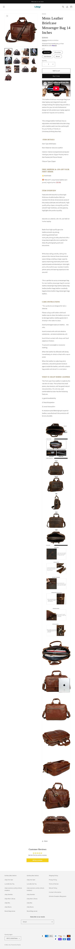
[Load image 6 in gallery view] (17, 60)
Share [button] (46, 841)
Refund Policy (53, 888)
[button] (4, 7)
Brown (58, 56)
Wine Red (47, 52)
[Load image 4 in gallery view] (34, 52)
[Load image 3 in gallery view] (25, 52)
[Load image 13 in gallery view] (8, 77)
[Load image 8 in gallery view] (34, 60)
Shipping (44, 40)
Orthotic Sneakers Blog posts (57, 896)
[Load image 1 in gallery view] (8, 52)
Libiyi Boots (8, 907)
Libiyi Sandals (9, 894)
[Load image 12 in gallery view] (34, 69)
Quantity (44, 60)
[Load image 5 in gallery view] (8, 60)
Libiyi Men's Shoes (10, 898)
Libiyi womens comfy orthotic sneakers (13, 889)
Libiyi (9, 944)
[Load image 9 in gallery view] (8, 69)
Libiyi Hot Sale (9, 880)
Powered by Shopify (16, 944)
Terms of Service (54, 884)
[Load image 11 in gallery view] (25, 69)
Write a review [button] (37, 860)
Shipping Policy (53, 875)
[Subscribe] (52, 922)
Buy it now (56, 76)
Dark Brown (47, 56)
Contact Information (55, 892)
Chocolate (57, 52)
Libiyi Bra (7, 903)
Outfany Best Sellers (11, 875)
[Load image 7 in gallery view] (25, 60)
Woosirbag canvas (10, 911)
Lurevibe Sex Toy (9, 884)
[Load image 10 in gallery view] (17, 69)
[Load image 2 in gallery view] (17, 52)
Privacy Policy (53, 880)
